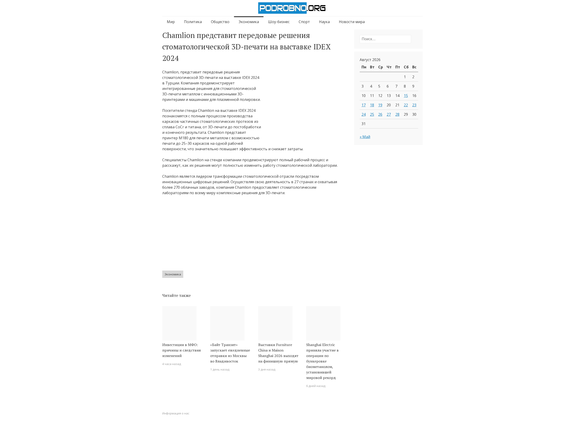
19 (380, 104)
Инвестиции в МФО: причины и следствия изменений (181, 350)
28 (397, 114)
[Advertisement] (302, 107)
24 (364, 114)
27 (389, 114)
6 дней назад (315, 386)
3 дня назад (266, 369)
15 (406, 95)
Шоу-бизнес (279, 21)
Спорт (304, 21)
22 (406, 104)
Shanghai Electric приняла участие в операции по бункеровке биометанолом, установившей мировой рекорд (322, 361)
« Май (365, 136)
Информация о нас (175, 413)
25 (372, 114)
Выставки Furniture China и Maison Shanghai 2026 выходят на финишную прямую (278, 353)
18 (372, 104)
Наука (324, 21)
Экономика (249, 21)
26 (380, 114)
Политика (193, 21)
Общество (220, 21)
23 (414, 104)
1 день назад (219, 369)
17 (364, 104)
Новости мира (352, 21)
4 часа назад (171, 364)
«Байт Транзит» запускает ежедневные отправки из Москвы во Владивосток (230, 353)
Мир (171, 21)
